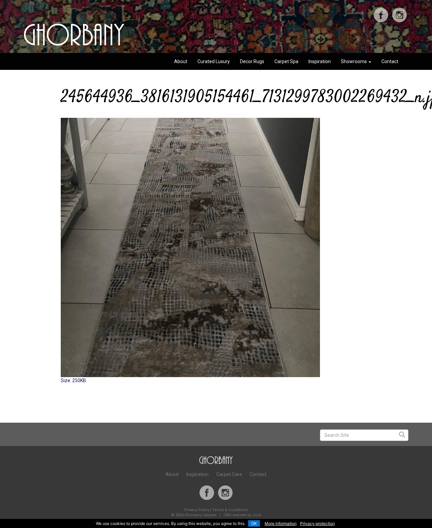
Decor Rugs (252, 61)
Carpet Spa (286, 61)
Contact (389, 61)
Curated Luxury (213, 61)
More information (281, 523)
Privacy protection (317, 523)
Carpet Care (229, 474)
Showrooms (354, 61)
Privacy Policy (196, 510)
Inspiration (319, 61)
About (180, 61)
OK (254, 523)
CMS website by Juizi (242, 515)
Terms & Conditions (230, 510)
